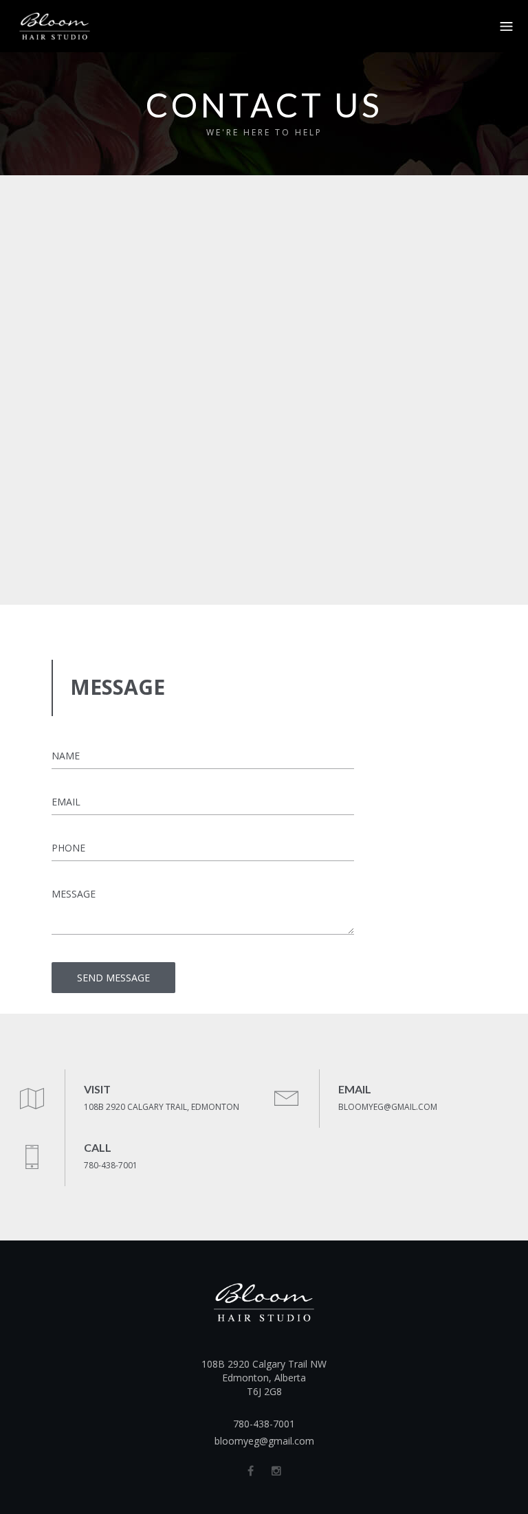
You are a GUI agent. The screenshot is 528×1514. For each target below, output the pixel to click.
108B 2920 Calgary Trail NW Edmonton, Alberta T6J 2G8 (264, 1377)
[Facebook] (250, 1470)
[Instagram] (276, 1470)
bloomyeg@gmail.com (264, 1440)
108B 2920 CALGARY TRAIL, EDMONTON (161, 1107)
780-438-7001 (111, 1165)
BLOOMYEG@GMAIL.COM (387, 1107)
